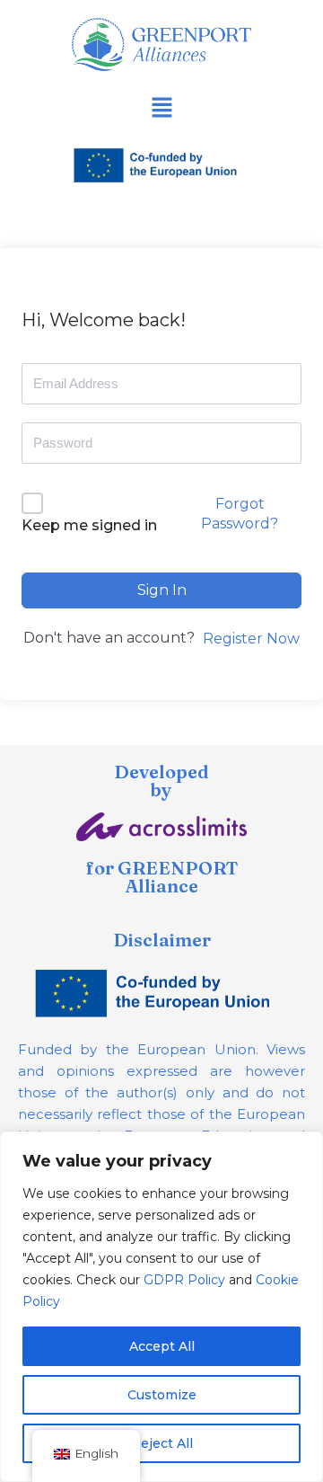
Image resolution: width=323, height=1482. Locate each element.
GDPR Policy (184, 1280)
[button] (161, 109)
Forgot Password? (239, 513)
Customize (161, 1395)
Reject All (162, 1443)
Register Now (251, 638)
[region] (161, 1306)
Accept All (162, 1346)
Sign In (162, 590)
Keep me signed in (89, 525)
